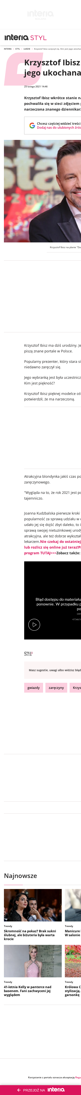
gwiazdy (34, 688)
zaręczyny (56, 688)
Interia (8, 48)
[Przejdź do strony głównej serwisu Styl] (38, 37)
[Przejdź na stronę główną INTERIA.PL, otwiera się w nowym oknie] (17, 37)
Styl (17, 48)
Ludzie (27, 48)
